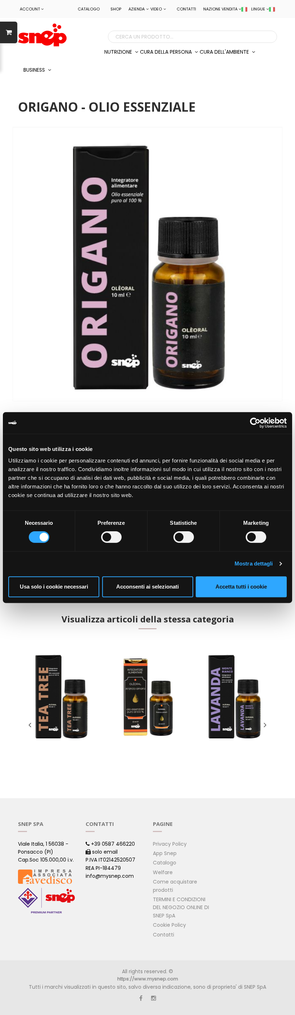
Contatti (186, 9)
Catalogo (89, 9)
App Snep (165, 853)
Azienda (136, 9)
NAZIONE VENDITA (220, 9)
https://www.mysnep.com (147, 978)
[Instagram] (153, 998)
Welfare (163, 872)
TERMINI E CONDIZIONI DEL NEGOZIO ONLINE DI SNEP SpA (181, 907)
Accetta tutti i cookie (241, 586)
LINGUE (258, 9)
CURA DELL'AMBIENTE (225, 51)
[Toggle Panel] (8, 32)
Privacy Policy (170, 844)
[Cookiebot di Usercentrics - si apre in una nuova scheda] (255, 422)
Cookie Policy (169, 925)
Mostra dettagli (254, 563)
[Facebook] (140, 998)
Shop (115, 9)
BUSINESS (34, 69)
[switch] (111, 537)
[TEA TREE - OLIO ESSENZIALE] (61, 697)
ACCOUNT (30, 9)
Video (156, 9)
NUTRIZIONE (118, 51)
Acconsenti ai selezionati (147, 586)
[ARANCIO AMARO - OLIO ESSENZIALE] (148, 697)
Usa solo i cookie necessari (54, 586)
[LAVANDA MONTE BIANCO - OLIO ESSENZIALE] (234, 697)
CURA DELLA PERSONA (166, 51)
